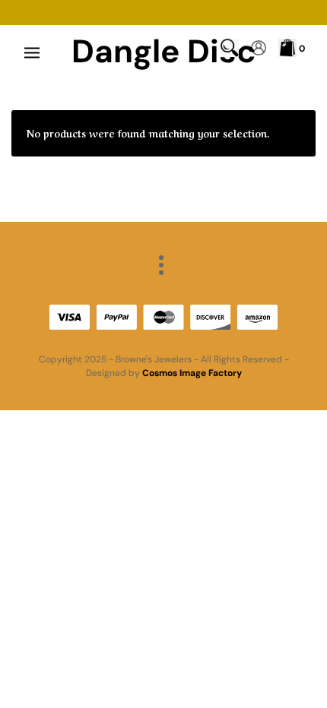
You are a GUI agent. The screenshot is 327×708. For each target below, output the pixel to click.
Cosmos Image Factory (192, 373)
